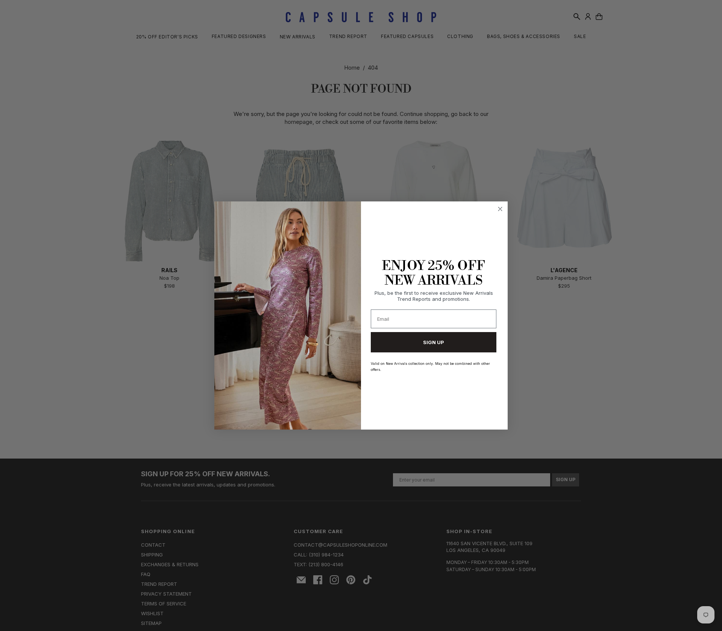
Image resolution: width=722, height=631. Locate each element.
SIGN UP (433, 342)
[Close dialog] (500, 208)
